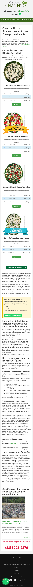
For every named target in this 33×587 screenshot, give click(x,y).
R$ (27, 94)
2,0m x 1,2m (11, 252)
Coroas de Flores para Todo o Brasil (16, 558)
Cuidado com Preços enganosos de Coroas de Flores (17, 564)
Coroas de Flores (16, 561)
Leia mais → (27, 537)
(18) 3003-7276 (22, 11)
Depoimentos (16, 567)
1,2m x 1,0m (12, 97)
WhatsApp (13, 443)
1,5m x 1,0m (12, 100)
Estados (16, 570)
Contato (16, 573)
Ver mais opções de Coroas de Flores (16, 267)
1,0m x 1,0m (12, 94)
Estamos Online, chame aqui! (13, 315)
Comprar (17, 104)
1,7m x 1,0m (11, 249)
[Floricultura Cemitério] (16, 4)
